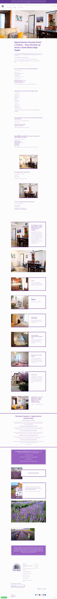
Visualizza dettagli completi (39, 404)
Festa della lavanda (29, 454)
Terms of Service (37, 568)
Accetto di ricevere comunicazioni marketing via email (17, 587)
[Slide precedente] (27, 273)
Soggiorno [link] (21, 267)
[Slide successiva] (30, 273)
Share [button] (32, 404)
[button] (12, 5)
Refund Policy (36, 565)
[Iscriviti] (24, 586)
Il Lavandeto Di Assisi (44, 596)
